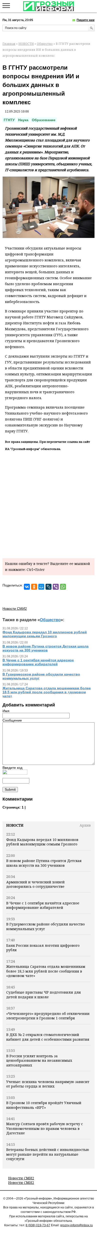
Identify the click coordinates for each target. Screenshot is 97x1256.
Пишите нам (86, 20)
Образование (43, 120)
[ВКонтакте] (27, 587)
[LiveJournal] (48, 587)
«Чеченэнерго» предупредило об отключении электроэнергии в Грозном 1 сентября (48, 1015)
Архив (85, 825)
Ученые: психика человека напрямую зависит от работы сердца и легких (47, 1084)
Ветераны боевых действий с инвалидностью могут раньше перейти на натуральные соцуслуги (47, 1154)
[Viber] (56, 587)
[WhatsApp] (63, 587)
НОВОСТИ (26, 44)
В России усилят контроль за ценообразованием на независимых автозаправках (39, 1060)
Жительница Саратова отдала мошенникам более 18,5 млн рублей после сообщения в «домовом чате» (45, 971)
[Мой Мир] (41, 587)
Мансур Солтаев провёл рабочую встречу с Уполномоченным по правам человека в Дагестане (44, 1128)
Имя (5, 711)
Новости (14, 825)
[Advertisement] (48, 503)
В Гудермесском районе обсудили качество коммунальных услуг (45, 926)
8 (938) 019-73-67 (38, 1225)
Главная (8, 44)
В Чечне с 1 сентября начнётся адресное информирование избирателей (42, 905)
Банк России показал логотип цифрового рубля (43, 947)
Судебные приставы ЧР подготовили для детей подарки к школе (43, 994)
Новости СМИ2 (21, 1178)
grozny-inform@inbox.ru (76, 1225)
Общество (45, 44)
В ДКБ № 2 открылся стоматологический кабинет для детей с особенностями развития (47, 1036)
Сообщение (12, 720)
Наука (23, 120)
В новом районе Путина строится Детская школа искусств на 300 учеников (44, 862)
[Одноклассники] (34, 587)
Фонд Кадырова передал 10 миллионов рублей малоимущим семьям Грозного (42, 841)
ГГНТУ (9, 120)
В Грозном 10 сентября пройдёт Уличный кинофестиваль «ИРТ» (43, 1105)
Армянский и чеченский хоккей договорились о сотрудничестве (35, 884)
